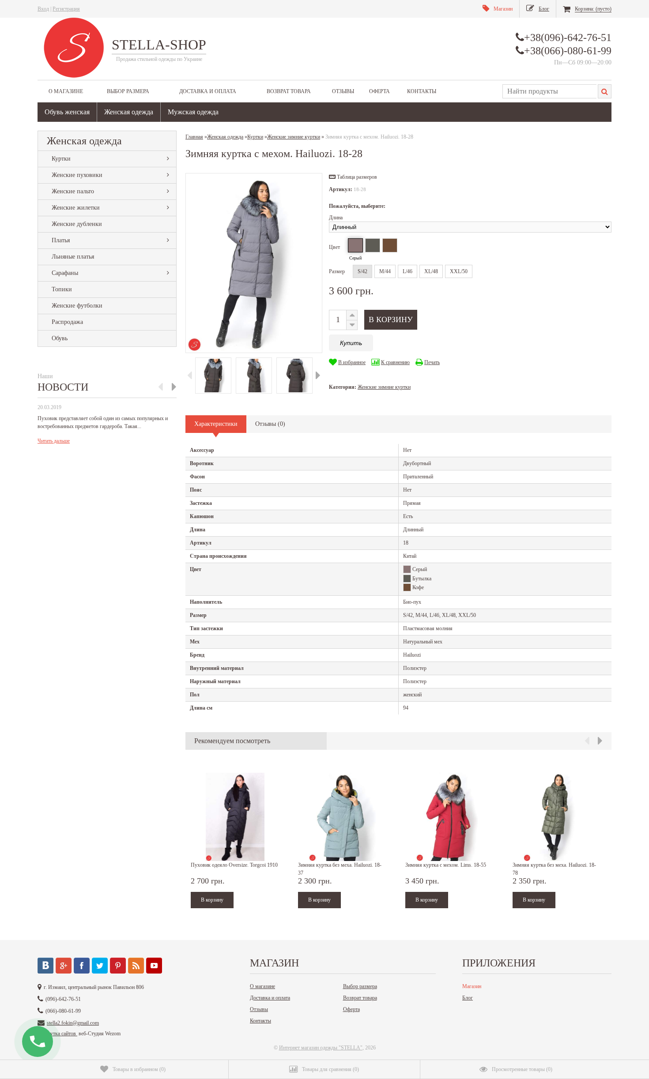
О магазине (66, 91)
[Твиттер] (100, 966)
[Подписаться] (136, 966)
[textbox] (549, 91)
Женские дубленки (77, 224)
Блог (467, 998)
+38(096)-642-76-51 (567, 37)
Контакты (421, 91)
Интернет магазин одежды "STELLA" (320, 1048)
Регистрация (66, 9)
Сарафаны (65, 273)
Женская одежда (128, 112)
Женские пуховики (77, 175)
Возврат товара (289, 91)
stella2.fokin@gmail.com (73, 1023)
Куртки (61, 158)
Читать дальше (54, 441)
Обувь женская (67, 112)
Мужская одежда (193, 112)
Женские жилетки (76, 207)
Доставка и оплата (207, 91)
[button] (353, 177)
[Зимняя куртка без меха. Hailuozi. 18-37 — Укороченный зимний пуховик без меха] (342, 817)
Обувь (60, 338)
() (139, 1069)
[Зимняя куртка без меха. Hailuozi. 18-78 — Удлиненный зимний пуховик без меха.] (557, 817)
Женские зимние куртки (384, 387)
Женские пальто (73, 191)
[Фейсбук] (82, 966)
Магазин (471, 986)
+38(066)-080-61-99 (567, 50)
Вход (43, 9)
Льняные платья (73, 256)
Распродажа (67, 322)
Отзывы (343, 91)
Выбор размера (128, 91)
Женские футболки (77, 305)
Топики (62, 289)
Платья (61, 240)
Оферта (379, 91)
